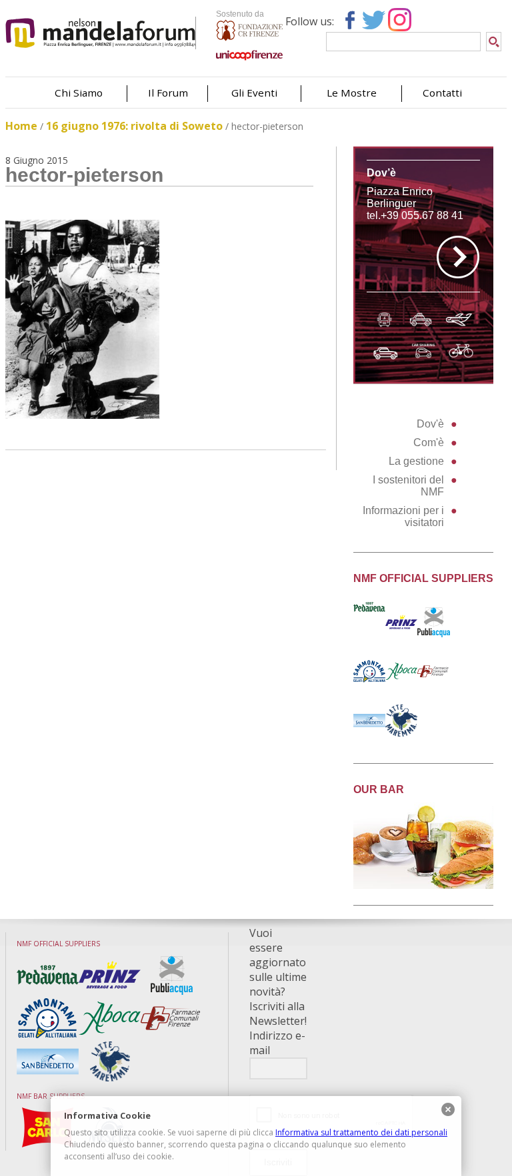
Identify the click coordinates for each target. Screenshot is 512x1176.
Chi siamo (79, 92)
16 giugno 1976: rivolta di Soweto (134, 126)
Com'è (428, 442)
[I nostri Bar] (423, 885)
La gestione (416, 461)
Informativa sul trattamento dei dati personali (361, 1132)
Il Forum (168, 92)
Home (21, 126)
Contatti (442, 92)
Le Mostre (352, 92)
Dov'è (430, 424)
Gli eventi (254, 92)
